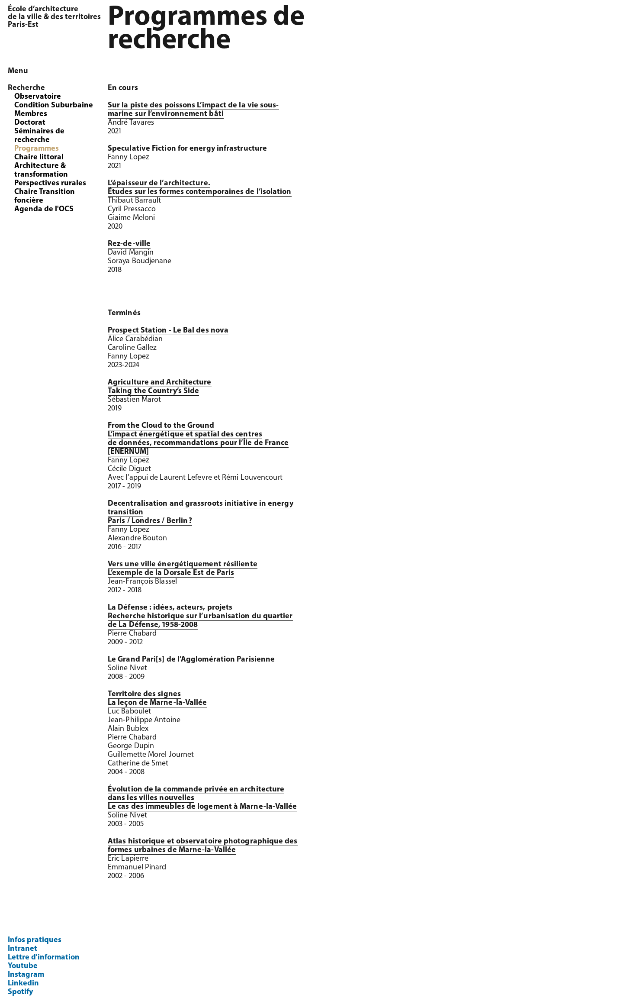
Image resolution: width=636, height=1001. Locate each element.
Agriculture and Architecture (160, 383)
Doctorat (29, 123)
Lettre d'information (44, 958)
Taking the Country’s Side (153, 391)
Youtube (23, 966)
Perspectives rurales (50, 183)
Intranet (22, 949)
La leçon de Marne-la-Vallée (157, 703)
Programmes (36, 149)
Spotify (20, 992)
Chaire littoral (39, 157)
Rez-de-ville (129, 244)
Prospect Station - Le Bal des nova (168, 331)
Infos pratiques (34, 940)
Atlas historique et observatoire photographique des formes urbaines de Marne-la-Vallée (203, 846)
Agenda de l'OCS (44, 209)
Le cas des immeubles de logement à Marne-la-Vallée (202, 807)
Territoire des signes (144, 694)
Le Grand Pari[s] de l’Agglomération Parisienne (191, 660)
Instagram (26, 975)
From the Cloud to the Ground (161, 426)
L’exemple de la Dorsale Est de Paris (171, 573)
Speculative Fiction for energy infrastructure (187, 149)
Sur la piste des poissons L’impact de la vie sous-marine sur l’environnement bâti (193, 110)
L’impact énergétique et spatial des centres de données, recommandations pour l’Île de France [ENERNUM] (198, 443)
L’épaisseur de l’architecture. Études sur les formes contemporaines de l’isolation (200, 188)
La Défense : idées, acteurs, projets (170, 608)
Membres (30, 114)
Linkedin (23, 984)
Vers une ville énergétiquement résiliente (182, 564)
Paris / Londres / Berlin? (150, 521)
